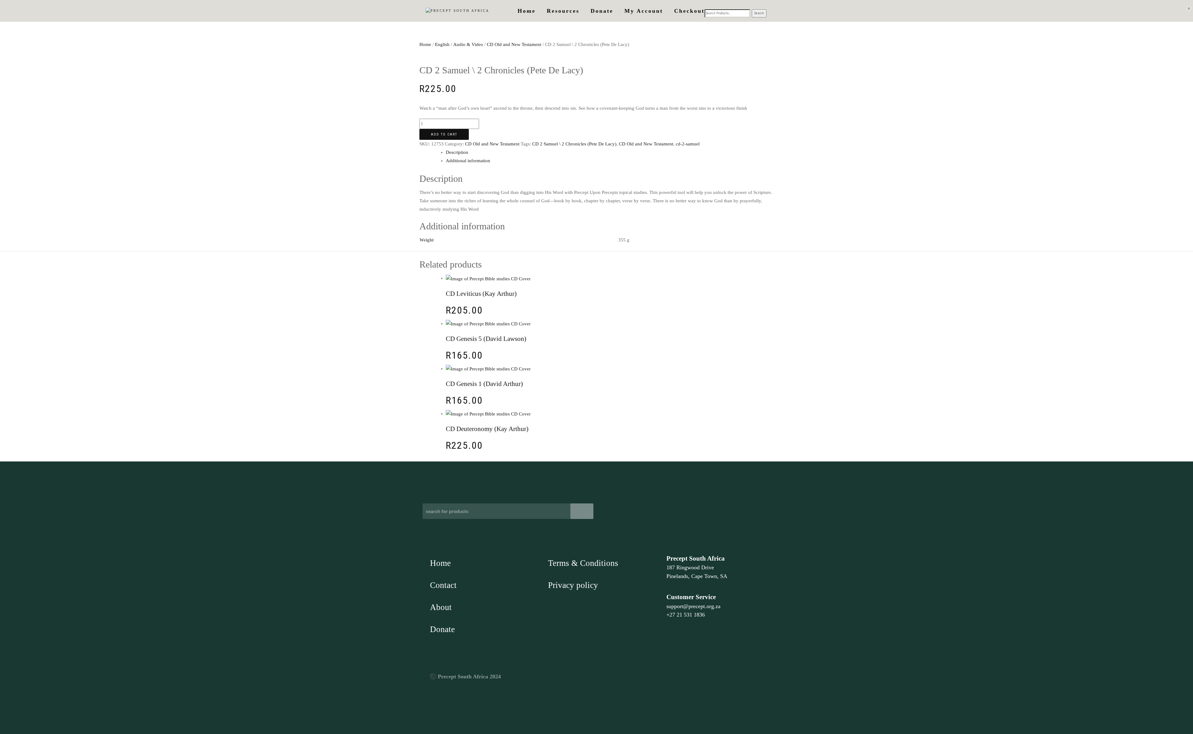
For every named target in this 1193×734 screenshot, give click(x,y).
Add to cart (444, 134)
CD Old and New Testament (514, 44)
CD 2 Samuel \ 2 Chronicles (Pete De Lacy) (574, 143)
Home (527, 11)
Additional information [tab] (468, 160)
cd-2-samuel (688, 143)
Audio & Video (468, 44)
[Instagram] (726, 681)
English (442, 44)
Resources (563, 11)
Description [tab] (457, 152)
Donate (602, 11)
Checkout (689, 11)
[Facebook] (673, 681)
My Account (643, 11)
